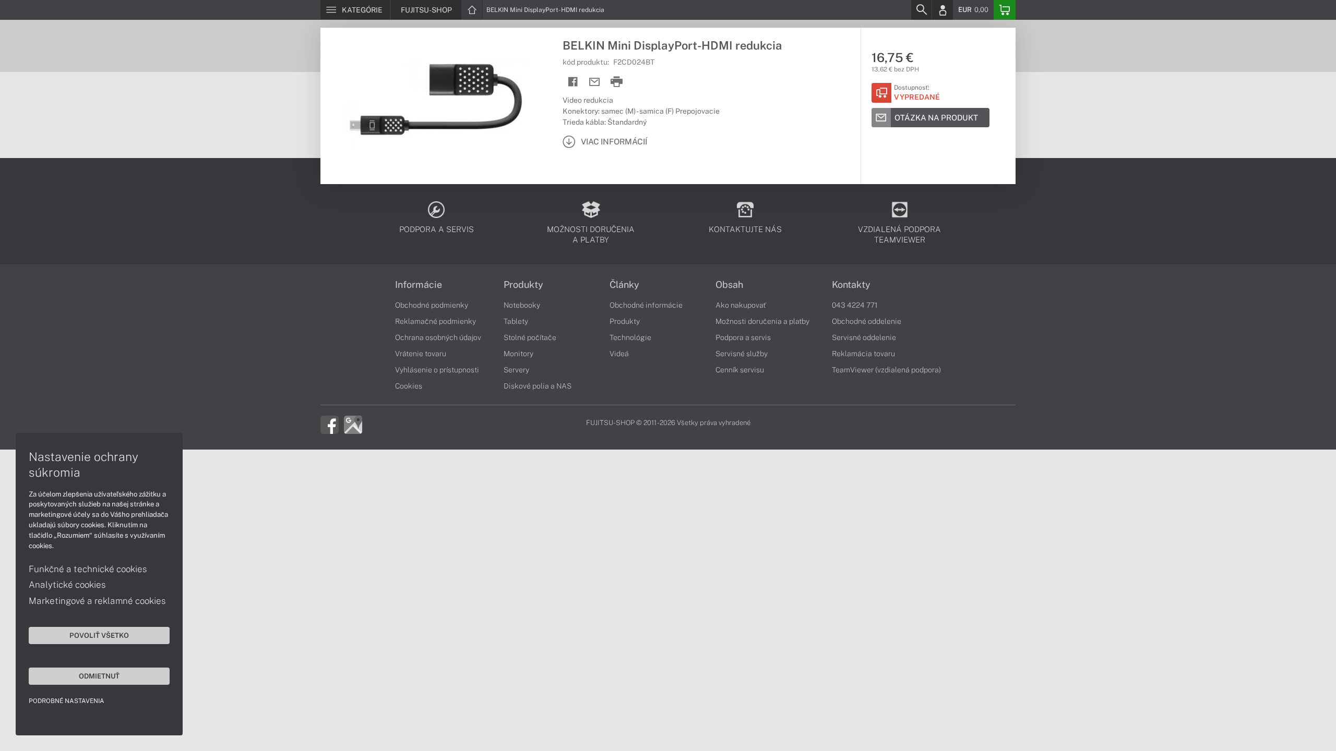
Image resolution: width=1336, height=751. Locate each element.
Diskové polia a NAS (537, 386)
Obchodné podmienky (431, 305)
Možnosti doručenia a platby (762, 321)
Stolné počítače (530, 337)
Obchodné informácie (646, 305)
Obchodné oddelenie (866, 321)
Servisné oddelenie (864, 337)
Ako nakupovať (740, 305)
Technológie (630, 337)
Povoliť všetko (99, 635)
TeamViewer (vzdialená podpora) (886, 370)
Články (624, 284)
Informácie (418, 284)
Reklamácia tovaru (863, 353)
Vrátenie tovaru (420, 353)
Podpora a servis (743, 337)
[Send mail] (594, 82)
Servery (516, 370)
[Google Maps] (353, 424)
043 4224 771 (855, 305)
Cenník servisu (739, 370)
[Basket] (1005, 10)
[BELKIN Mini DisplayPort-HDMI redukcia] (436, 106)
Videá (619, 353)
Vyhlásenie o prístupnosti (437, 370)
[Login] (942, 10)
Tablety (516, 321)
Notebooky (522, 305)
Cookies (408, 386)
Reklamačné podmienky (435, 321)
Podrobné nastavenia (66, 701)
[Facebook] (329, 424)
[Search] (921, 10)
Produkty (523, 284)
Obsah (729, 284)
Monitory (518, 353)
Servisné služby (741, 353)
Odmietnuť (99, 676)
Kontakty (851, 284)
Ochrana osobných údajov (438, 337)
